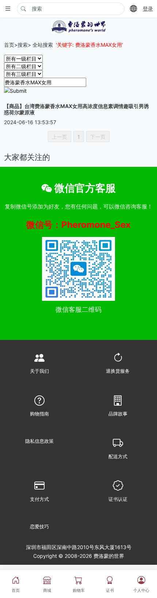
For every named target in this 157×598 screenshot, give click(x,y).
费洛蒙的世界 (108, 556)
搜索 (23, 45)
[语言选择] (133, 8)
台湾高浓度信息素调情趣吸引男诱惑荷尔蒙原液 (76, 109)
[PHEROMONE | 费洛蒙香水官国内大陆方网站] (78, 26)
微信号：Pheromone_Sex (78, 224)
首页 (9, 45)
